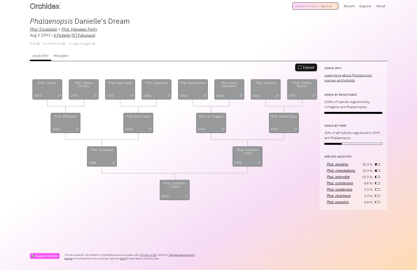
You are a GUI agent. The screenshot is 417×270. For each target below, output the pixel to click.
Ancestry (40, 56)
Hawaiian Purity (79, 29)
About (380, 6)
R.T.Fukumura (83, 35)
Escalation (43, 29)
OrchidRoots (52, 43)
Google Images (80, 43)
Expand (306, 67)
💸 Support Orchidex (44, 256)
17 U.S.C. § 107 (148, 254)
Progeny (61, 56)
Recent (349, 6)
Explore (365, 6)
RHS (33, 43)
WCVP (123, 258)
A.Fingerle (62, 35)
